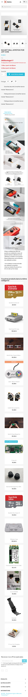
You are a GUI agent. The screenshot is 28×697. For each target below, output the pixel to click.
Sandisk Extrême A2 (14, 303)
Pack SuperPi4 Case (14, 329)
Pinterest (15, 81)
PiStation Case (14, 539)
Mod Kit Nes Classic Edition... (14, 355)
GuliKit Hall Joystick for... (14, 408)
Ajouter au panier (15, 74)
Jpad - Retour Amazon (14, 381)
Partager (7, 81)
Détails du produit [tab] (10, 115)
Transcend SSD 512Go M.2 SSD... (14, 565)
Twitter (6, 670)
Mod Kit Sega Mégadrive (14, 434)
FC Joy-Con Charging (14, 644)
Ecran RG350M (14, 591)
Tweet (11, 81)
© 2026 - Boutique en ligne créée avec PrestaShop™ (11, 694)
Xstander (14, 618)
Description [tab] (7, 112)
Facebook (2, 670)
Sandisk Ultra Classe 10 (14, 513)
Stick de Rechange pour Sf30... (14, 486)
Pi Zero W (14, 460)
